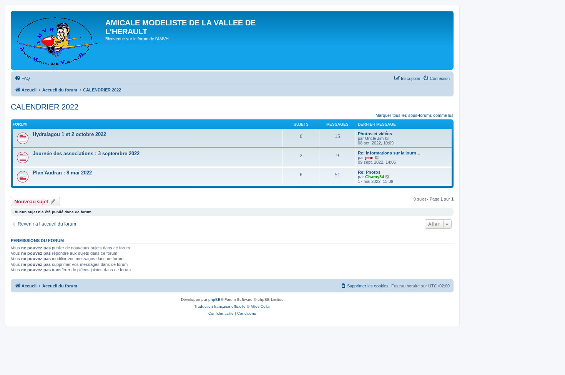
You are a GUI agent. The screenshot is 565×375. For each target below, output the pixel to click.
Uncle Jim (374, 138)
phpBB (214, 299)
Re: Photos (369, 172)
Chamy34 (374, 176)
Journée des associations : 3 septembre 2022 (86, 153)
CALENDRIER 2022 (44, 107)
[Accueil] (59, 40)
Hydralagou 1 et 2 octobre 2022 (69, 134)
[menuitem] (22, 78)
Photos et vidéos (375, 133)
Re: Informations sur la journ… (389, 153)
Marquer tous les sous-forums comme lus (415, 115)
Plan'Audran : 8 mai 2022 (62, 173)
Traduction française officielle (220, 306)
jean (369, 157)
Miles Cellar (261, 306)
